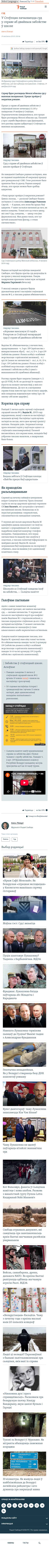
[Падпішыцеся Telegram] (42, 1505)
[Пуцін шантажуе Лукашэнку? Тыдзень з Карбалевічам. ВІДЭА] (24, 940)
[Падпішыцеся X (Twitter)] (14, 1505)
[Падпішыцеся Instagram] (36, 1505)
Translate (39, 2)
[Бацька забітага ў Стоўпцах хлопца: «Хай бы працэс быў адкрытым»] (24, 458)
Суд (3, 13)
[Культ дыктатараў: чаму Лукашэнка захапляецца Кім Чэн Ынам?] (24, 1094)
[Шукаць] (39, 1543)
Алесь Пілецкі (7, 32)
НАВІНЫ (10, 1543)
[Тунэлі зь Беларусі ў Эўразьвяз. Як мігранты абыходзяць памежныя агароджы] (24, 1424)
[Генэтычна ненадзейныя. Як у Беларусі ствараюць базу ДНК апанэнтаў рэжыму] (24, 1054)
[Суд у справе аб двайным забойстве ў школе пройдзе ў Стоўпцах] (24, 145)
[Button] (27, 41)
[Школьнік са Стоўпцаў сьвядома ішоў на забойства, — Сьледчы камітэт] (24, 571)
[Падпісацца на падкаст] (25, 1505)
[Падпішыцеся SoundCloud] (31, 1505)
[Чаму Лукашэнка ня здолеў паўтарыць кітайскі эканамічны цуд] (24, 1129)
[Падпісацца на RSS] (3, 1511)
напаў (25, 678)
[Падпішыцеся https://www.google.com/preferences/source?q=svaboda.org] (3, 1505)
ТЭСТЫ (25, 1543)
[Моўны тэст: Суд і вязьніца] (24, 908)
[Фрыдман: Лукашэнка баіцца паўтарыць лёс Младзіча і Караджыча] (24, 976)
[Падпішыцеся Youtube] (20, 1505)
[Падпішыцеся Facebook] (9, 1505)
